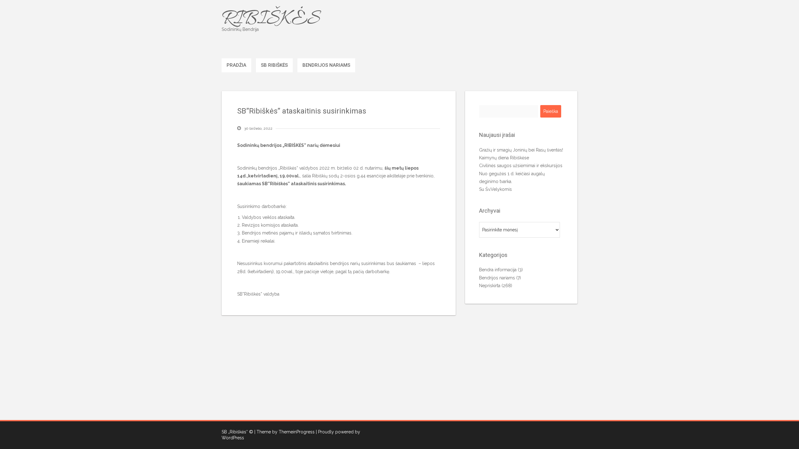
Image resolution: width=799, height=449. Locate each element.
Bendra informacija (498, 269)
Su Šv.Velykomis (495, 189)
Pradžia (236, 65)
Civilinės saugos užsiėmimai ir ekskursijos (520, 165)
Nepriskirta (489, 285)
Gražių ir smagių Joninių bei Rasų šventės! (521, 149)
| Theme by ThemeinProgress (284, 431)
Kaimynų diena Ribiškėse (504, 157)
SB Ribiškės (274, 65)
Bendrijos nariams (326, 65)
